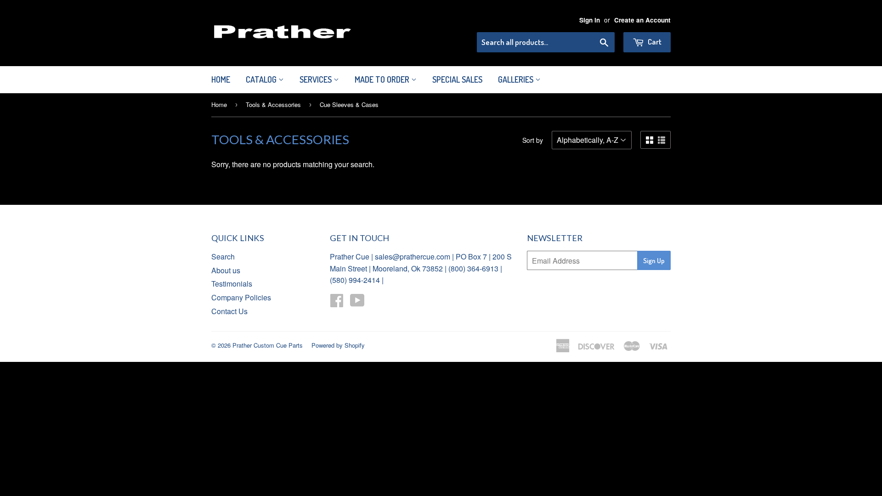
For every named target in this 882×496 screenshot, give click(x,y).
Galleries (516, 79)
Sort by (532, 140)
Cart (654, 41)
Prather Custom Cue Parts (267, 345)
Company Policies (241, 297)
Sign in (589, 20)
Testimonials (231, 283)
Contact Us (229, 311)
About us (225, 270)
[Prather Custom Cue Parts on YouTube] (357, 303)
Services (317, 79)
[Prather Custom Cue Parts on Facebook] (337, 303)
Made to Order (383, 79)
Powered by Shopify (338, 345)
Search (223, 256)
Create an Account (642, 20)
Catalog (262, 79)
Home (220, 79)
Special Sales (457, 79)
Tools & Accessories (273, 104)
